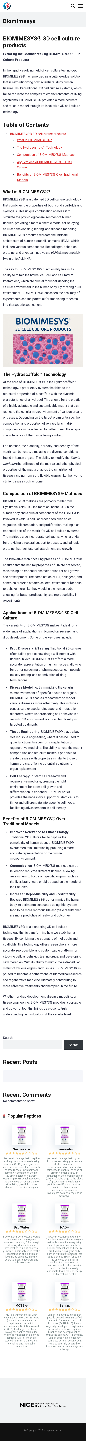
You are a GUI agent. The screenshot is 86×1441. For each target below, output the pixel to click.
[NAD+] (65, 1222)
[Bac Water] (22, 1222)
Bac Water (21, 1227)
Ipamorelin (65, 1149)
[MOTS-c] (22, 1300)
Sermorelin (21, 1149)
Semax (64, 1305)
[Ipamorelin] (65, 1144)
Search (8, 1038)
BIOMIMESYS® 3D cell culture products (38, 134)
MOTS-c (21, 1305)
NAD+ (64, 1227)
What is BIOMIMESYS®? (34, 140)
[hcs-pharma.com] (7, 5)
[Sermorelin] (22, 1144)
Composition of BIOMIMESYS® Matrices (46, 155)
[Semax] (65, 1300)
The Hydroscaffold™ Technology (39, 147)
